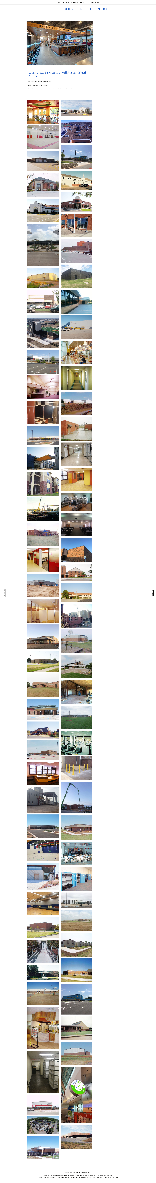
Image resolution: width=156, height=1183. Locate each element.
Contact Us (95, 2)
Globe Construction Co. (79, 9)
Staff (65, 2)
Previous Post (4, 593)
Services (74, 2)
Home (59, 2)
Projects (83, 2)
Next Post (152, 593)
